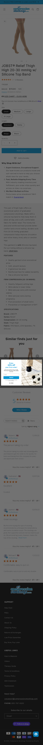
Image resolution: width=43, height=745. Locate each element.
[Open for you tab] (36, 734)
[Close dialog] (41, 361)
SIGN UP (11, 377)
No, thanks (11, 383)
